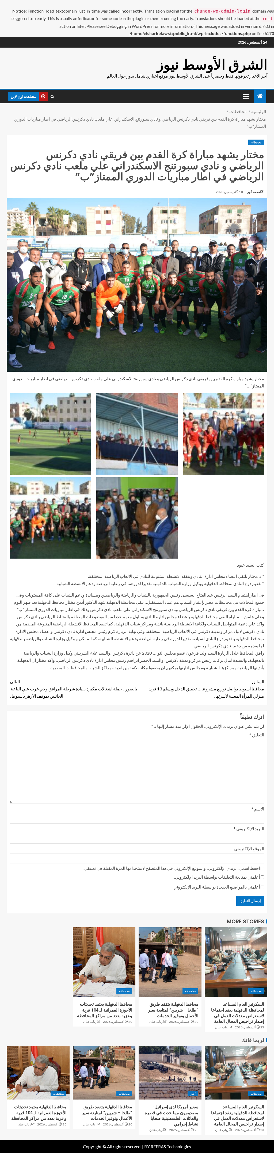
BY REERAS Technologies (167, 1146)
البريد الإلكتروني (249, 828)
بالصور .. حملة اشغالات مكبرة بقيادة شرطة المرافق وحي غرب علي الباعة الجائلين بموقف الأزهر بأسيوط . (73, 688)
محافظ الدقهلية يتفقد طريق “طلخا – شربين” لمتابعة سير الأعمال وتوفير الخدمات (173, 1010)
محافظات (256, 142)
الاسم (258, 808)
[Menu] (246, 96)
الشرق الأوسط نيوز (212, 64)
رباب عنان (222, 1027)
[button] (246, 96)
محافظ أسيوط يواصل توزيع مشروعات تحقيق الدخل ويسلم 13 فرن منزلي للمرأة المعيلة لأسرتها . (206, 688)
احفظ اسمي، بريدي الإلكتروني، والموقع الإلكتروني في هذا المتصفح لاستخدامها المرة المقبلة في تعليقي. (171, 868)
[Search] (52, 96)
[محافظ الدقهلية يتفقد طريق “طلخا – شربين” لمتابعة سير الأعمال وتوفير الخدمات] (170, 962)
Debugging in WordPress (129, 26)
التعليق (256, 734)
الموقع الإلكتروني (249, 848)
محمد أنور (253, 192)
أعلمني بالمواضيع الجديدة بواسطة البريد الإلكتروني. (216, 886)
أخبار (193, 1093)
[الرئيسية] (260, 96)
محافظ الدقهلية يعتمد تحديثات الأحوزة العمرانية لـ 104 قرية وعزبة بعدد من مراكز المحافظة (104, 1010)
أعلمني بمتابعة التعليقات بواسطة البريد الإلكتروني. (217, 876)
